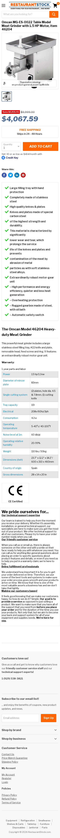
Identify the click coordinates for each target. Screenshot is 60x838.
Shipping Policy (10, 761)
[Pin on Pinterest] (23, 175)
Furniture (45, 824)
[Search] (53, 14)
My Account (8, 774)
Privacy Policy (9, 795)
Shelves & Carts (15, 824)
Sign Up (49, 717)
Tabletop (31, 824)
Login (5, 782)
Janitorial (33, 827)
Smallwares (44, 820)
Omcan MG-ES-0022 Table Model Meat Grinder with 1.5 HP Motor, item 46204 (29, 25)
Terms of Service (11, 802)
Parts (45, 827)
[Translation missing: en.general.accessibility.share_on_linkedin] (16, 175)
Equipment (11, 820)
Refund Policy (9, 798)
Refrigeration (28, 820)
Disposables (18, 827)
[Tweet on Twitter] (10, 175)
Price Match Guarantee (15, 758)
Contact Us (8, 754)
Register (6, 778)
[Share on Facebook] (4, 175)
